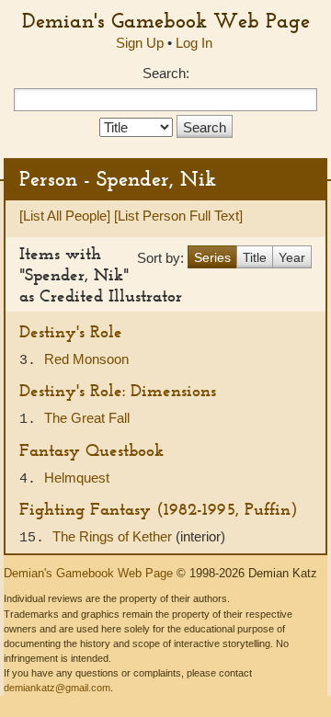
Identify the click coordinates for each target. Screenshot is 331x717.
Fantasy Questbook (91, 450)
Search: (166, 73)
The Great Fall (87, 418)
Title (255, 257)
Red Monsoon (86, 359)
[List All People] (64, 215)
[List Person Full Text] (178, 215)
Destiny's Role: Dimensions (117, 390)
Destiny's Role (70, 331)
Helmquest (76, 477)
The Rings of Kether (114, 536)
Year (292, 257)
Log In (194, 43)
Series (212, 257)
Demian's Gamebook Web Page (166, 20)
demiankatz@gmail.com (57, 687)
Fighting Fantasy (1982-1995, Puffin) (158, 508)
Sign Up (140, 43)
